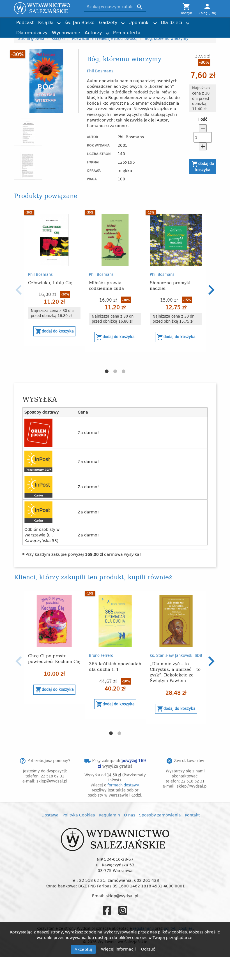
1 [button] (106, 371)
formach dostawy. (123, 785)
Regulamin (109, 815)
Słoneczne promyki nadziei (170, 285)
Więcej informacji (119, 949)
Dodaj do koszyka (203, 166)
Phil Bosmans (100, 71)
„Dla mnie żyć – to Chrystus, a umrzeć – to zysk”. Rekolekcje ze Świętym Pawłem (175, 672)
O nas (129, 815)
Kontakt (192, 815)
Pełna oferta (127, 32)
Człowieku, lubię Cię (50, 282)
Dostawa (50, 815)
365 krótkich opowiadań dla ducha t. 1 (115, 666)
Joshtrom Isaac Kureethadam (184, 20)
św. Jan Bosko (80, 22)
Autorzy (93, 32)
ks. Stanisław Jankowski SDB (176, 655)
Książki (45, 22)
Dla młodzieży (31, 32)
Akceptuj (83, 949)
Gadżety (108, 22)
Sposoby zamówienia (160, 815)
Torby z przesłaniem (188, 30)
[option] (54, 278)
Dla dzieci (171, 22)
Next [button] (211, 290)
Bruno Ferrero (101, 655)
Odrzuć (148, 949)
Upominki (139, 22)
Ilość (202, 119)
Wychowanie (66, 32)
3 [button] (123, 371)
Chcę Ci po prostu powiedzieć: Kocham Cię (54, 658)
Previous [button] (19, 290)
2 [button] (115, 371)
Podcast (25, 22)
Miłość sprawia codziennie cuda (106, 285)
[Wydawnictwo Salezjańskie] (45, 8)
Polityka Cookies (79, 815)
